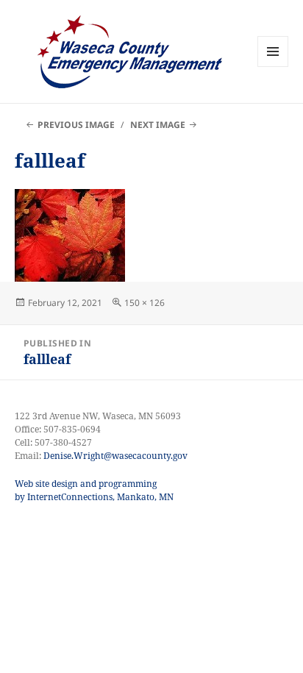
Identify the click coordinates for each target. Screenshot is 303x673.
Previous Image (76, 124)
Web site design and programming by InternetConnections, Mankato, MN (94, 490)
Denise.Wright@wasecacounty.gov (115, 455)
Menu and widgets (273, 66)
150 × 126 (144, 302)
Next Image (157, 124)
